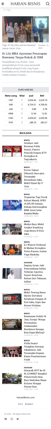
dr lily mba (13, 45)
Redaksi (29, 403)
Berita (27, 140)
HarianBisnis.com (26, 397)
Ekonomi (28, 262)
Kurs (20, 403)
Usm (18, 48)
